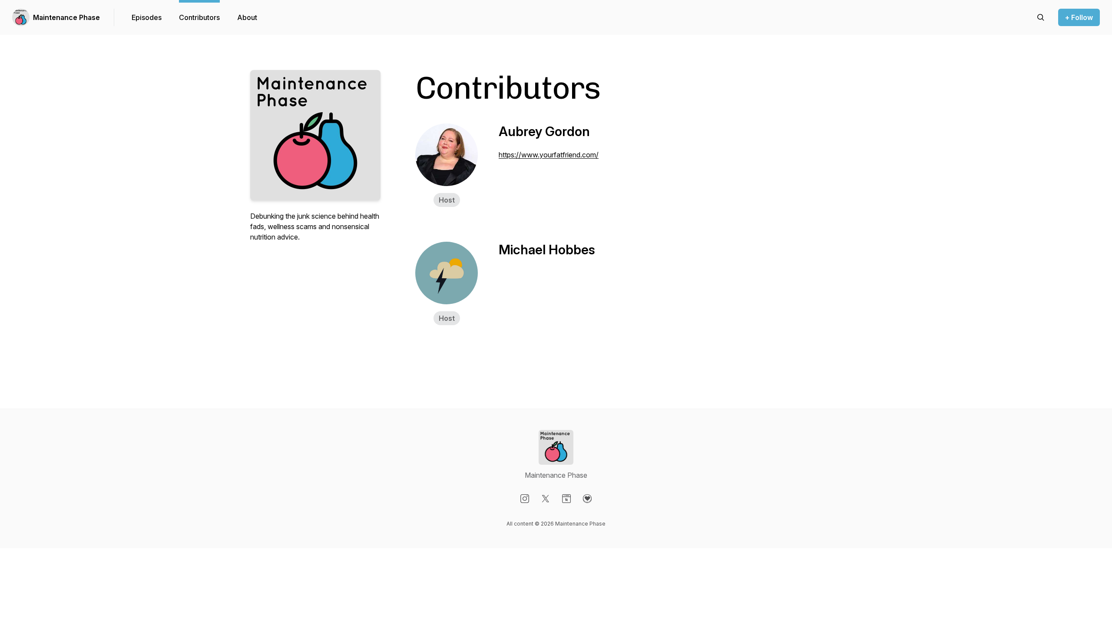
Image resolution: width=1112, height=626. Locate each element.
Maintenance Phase (66, 17)
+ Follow (1079, 17)
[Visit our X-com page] (545, 498)
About (247, 17)
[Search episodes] (1040, 17)
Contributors (199, 17)
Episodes (147, 17)
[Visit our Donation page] (587, 498)
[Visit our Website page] (566, 498)
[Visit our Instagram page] (524, 498)
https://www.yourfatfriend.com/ (549, 154)
